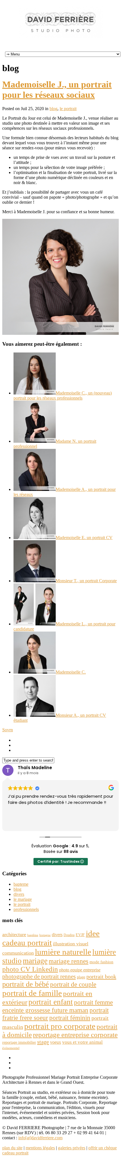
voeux (55, 1042)
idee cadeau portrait (51, 938)
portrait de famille (32, 993)
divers (19, 894)
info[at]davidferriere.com (40, 1137)
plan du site (12, 1147)
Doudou (69, 935)
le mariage (23, 899)
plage (81, 977)
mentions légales (40, 1147)
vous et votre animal (82, 1042)
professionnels (26, 909)
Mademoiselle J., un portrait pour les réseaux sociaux (57, 89)
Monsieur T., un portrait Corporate (86, 580)
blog (53, 108)
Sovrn (7, 729)
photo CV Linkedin (30, 969)
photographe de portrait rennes (39, 976)
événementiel (10, 1048)
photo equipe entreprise (79, 970)
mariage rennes (68, 961)
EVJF (80, 934)
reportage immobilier (19, 1042)
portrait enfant (50, 1002)
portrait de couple (73, 984)
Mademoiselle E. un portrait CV (84, 537)
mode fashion (101, 961)
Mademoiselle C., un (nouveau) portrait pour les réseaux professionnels (63, 395)
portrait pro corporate (59, 1026)
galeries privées (71, 1147)
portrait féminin (69, 1017)
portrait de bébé (25, 984)
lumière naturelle (63, 951)
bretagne (45, 935)
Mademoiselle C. (71, 672)
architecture (14, 934)
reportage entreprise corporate (75, 1034)
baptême (32, 935)
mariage (35, 961)
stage (43, 1042)
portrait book (101, 976)
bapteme (21, 884)
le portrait (68, 108)
